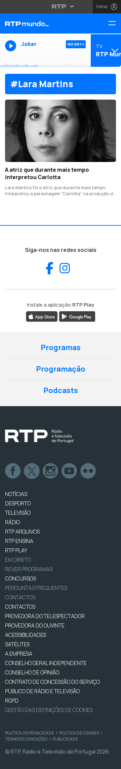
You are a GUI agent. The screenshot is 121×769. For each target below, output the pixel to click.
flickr (88, 471)
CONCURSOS (20, 578)
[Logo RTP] (39, 436)
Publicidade (65, 739)
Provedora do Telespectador (45, 616)
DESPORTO (18, 503)
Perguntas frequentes (36, 588)
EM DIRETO (18, 559)
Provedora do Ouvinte (35, 625)
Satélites (17, 644)
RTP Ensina (19, 541)
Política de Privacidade (29, 733)
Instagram (51, 471)
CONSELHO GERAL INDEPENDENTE (46, 663)
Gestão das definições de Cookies (49, 710)
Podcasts (60, 390)
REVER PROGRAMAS (28, 569)
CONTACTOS (20, 606)
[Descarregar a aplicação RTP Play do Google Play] (77, 316)
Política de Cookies (79, 733)
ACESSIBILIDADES (25, 635)
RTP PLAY (16, 550)
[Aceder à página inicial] (40, 23)
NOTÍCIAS (16, 494)
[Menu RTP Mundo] (114, 24)
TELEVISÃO (18, 512)
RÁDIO (12, 522)
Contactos (20, 597)
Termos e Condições (26, 739)
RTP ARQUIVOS (22, 531)
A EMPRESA (18, 653)
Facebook (13, 471)
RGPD (11, 700)
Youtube (70, 471)
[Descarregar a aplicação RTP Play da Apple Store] (42, 316)
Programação (60, 369)
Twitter (32, 471)
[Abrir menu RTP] (61, 6)
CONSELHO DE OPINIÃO (32, 672)
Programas (61, 347)
